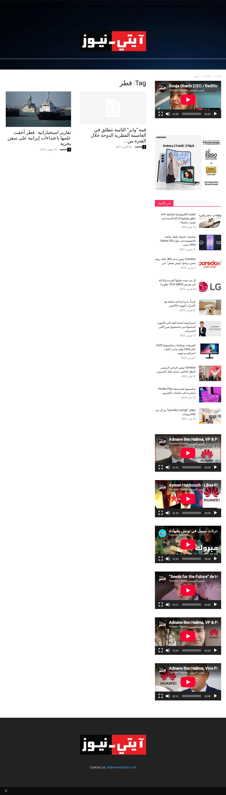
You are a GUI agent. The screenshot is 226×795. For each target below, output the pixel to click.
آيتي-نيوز (55, 6)
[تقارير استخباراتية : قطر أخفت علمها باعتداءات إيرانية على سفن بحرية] (38, 109)
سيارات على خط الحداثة (158, 6)
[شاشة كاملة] (160, 114)
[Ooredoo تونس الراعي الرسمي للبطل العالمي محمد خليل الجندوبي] (210, 373)
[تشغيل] (215, 114)
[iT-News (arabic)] (113, 41)
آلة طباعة (35, 17)
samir (63, 149)
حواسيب (126, 6)
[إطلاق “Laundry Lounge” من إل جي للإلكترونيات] (210, 416)
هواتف (75, 6)
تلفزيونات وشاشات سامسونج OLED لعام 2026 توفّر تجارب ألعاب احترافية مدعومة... (176, 349)
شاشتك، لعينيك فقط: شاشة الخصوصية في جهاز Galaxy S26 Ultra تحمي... (178, 240)
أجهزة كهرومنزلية (191, 6)
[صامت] (168, 114)
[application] (188, 99)
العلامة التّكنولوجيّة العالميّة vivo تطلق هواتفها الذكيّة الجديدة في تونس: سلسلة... (178, 218)
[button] (216, 6)
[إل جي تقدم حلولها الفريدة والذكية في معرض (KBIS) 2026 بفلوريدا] (210, 286)
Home (207, 76)
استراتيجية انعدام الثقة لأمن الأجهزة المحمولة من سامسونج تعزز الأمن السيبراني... (176, 326)
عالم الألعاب (15, 17)
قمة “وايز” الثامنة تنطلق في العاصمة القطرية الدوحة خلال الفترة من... (118, 135)
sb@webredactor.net (121, 767)
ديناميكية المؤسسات (102, 6)
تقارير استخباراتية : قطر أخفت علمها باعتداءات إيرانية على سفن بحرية (39, 138)
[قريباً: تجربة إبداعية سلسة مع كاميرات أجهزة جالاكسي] (210, 307)
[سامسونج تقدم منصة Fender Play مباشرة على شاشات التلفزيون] (210, 394)
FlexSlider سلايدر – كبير (25, 6)
